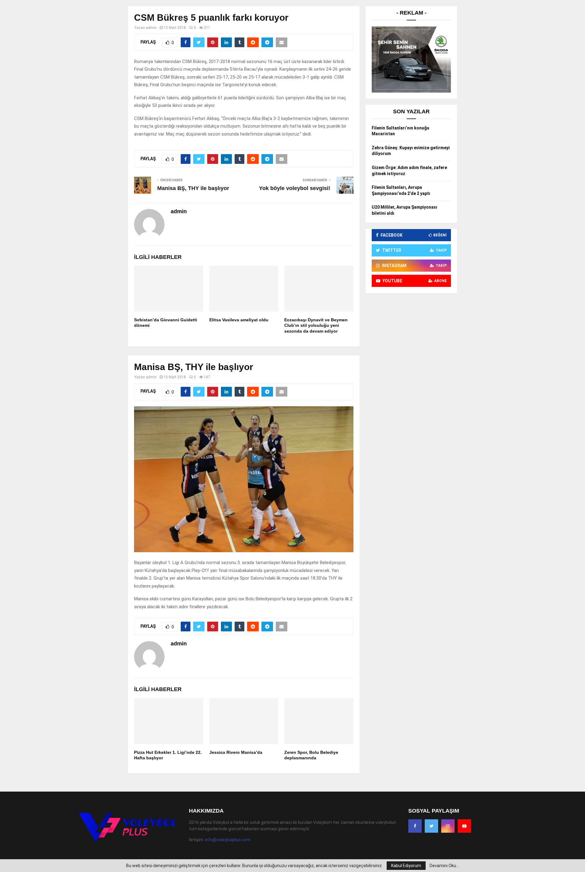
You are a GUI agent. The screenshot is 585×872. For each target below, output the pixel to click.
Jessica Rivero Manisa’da (235, 752)
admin (151, 28)
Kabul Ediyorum (406, 865)
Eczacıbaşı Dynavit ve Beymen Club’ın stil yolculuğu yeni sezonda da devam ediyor (316, 325)
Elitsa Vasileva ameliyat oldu (238, 319)
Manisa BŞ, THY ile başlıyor (193, 188)
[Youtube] (464, 826)
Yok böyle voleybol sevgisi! (294, 188)
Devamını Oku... (444, 865)
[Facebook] (415, 826)
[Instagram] (448, 826)
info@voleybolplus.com (227, 839)
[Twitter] (431, 826)
